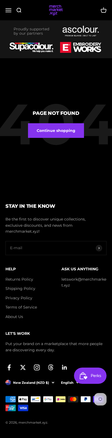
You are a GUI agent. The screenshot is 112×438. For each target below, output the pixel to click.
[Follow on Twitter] (23, 367)
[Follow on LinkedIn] (64, 367)
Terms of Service (21, 307)
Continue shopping (56, 130)
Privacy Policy (18, 298)
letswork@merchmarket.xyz (83, 282)
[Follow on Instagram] (37, 367)
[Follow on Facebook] (9, 367)
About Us (14, 316)
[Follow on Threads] (50, 367)
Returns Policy (19, 279)
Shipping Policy (20, 288)
